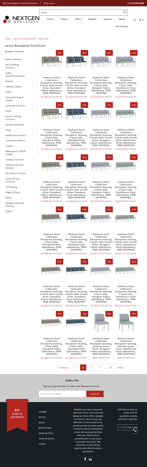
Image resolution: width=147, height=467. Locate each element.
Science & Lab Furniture (12, 180)
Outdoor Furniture (14, 159)
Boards (8, 81)
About (41, 422)
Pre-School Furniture (15, 173)
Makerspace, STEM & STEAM (15, 153)
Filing (8, 129)
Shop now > (49, 3)
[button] (51, 19)
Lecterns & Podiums (15, 140)
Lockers (9, 145)
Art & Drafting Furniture (12, 66)
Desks (8, 110)
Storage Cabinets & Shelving (14, 204)
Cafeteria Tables (13, 86)
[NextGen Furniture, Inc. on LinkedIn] (90, 459)
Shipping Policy (46, 433)
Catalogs (43, 411)
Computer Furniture (15, 105)
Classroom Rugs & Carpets (14, 99)
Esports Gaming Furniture (13, 118)
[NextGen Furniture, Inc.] (21, 20)
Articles (42, 417)
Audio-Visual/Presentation (15, 74)
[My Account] (135, 20)
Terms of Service (47, 438)
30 (110, 367)
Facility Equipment (14, 124)
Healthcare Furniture (15, 135)
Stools (8, 197)
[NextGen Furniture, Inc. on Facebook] (85, 459)
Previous (63, 367)
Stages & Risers (12, 192)
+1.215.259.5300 (135, 3)
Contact (42, 444)
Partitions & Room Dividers (14, 166)
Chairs (8, 91)
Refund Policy (45, 427)
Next (120, 367)
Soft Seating (11, 186)
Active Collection (13, 59)
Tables (8, 211)
